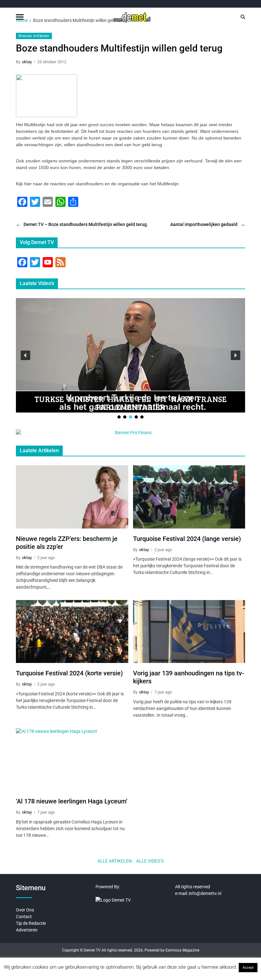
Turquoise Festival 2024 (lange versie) (187, 539)
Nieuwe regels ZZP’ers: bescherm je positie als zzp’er (66, 542)
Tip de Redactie (31, 923)
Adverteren (27, 929)
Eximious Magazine (182, 950)
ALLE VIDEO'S (150, 860)
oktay (27, 61)
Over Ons (25, 909)
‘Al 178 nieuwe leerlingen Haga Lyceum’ (71, 801)
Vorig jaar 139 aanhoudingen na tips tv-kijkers (188, 677)
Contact (24, 916)
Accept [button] (248, 968)
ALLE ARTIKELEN (114, 860)
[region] (130, 359)
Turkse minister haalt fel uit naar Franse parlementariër (130, 402)
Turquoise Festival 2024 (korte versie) (69, 673)
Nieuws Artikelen (33, 36)
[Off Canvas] (20, 17)
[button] (25, 355)
